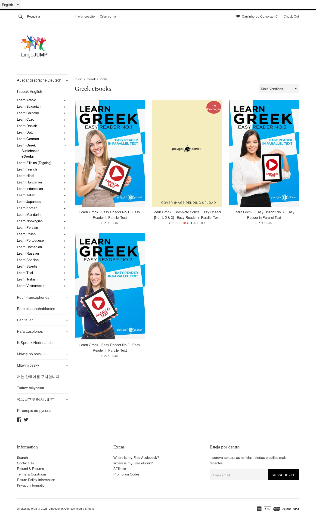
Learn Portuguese (30, 240)
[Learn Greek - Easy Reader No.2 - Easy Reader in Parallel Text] (110, 286)
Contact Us (25, 462)
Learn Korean (27, 207)
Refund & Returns (30, 468)
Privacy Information (31, 485)
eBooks (28, 156)
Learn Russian (28, 253)
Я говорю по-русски (42, 410)
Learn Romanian (29, 246)
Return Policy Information (36, 479)
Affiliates (119, 468)
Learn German (28, 138)
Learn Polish (26, 233)
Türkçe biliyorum (42, 387)
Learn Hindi (25, 175)
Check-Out (291, 16)
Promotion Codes (126, 474)
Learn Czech (26, 119)
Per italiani (42, 320)
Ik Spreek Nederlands (42, 342)
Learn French (27, 169)
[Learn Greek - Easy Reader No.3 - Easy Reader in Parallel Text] (264, 153)
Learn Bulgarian (28, 106)
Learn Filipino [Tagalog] (34, 162)
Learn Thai (25, 272)
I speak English (42, 91)
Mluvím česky (42, 365)
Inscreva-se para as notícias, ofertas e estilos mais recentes (248, 460)
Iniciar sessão (85, 16)
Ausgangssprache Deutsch (42, 80)
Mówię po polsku (42, 354)
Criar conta (108, 16)
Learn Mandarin (28, 214)
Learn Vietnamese (30, 285)
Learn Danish (27, 125)
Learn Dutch (26, 132)
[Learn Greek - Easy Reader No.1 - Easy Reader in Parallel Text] (110, 153)
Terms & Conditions (32, 474)
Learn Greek (26, 145)
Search (22, 457)
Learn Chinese (28, 112)
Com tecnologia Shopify (79, 508)
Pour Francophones (42, 297)
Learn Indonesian (30, 188)
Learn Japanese (29, 201)
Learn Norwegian (30, 220)
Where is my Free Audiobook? (136, 457)
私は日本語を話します (42, 399)
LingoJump (56, 508)
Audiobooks (30, 150)
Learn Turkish (27, 279)
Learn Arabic (26, 99)
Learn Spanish (28, 259)
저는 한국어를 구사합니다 (42, 376)
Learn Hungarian (29, 182)
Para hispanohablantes (42, 308)
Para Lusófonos (42, 331)
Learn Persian (27, 227)
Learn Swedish (28, 266)
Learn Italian (26, 194)
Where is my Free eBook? (133, 462)
